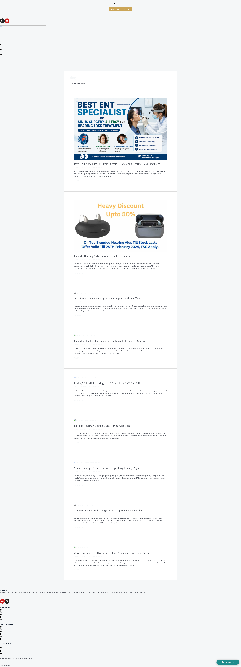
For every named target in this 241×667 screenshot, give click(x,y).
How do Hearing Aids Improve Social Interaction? (102, 256)
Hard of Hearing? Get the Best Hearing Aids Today (103, 425)
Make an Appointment (229, 662)
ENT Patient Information (118, 60)
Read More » (78, 181)
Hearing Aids (134, 60)
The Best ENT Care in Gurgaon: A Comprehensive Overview (108, 510)
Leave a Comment (80, 167)
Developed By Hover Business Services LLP (47, 658)
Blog (143, 60)
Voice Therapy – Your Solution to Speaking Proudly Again (107, 468)
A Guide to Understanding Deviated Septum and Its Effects (107, 298)
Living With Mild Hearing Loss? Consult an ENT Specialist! (108, 383)
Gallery (151, 60)
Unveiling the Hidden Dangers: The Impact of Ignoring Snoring (110, 340)
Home (80, 60)
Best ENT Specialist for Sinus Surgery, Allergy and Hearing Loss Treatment (117, 163)
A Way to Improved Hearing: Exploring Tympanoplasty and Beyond (112, 552)
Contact (160, 60)
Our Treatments (101, 60)
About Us (89, 60)
